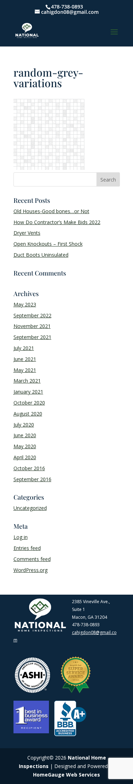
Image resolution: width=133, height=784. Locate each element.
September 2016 (32, 479)
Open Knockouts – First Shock (48, 243)
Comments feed (32, 559)
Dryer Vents (26, 232)
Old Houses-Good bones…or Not (51, 211)
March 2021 (27, 380)
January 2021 (28, 391)
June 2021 (24, 359)
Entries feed (27, 548)
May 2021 (24, 370)
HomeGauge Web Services (66, 774)
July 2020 (23, 424)
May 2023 (24, 304)
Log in (20, 537)
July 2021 (23, 348)
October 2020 (29, 402)
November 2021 (32, 326)
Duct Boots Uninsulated (40, 254)
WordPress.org (30, 570)
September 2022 (32, 315)
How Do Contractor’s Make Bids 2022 (56, 222)
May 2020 (24, 446)
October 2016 (29, 468)
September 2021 (32, 337)
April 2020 (24, 457)
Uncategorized (30, 508)
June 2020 (24, 435)
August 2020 (27, 413)
